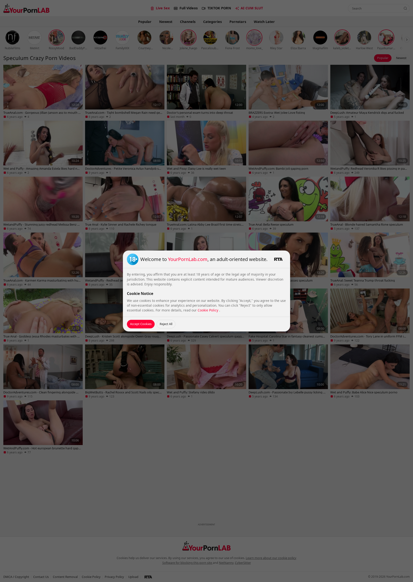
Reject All (166, 324)
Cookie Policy (208, 310)
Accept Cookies (141, 324)
